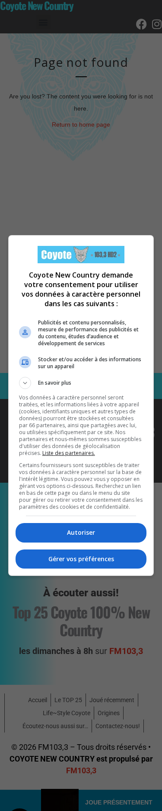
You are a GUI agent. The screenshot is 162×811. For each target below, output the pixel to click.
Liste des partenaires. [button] (68, 453)
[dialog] (81, 405)
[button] (81, 383)
